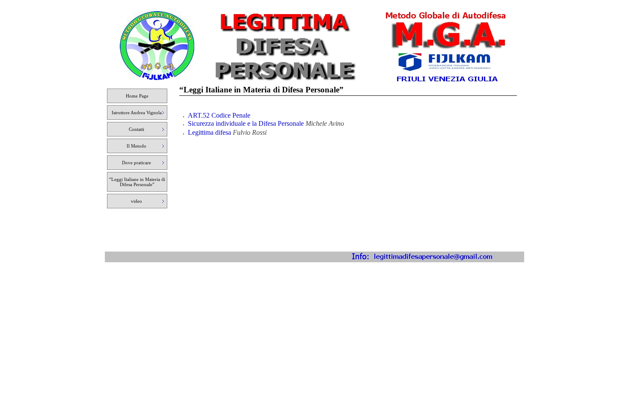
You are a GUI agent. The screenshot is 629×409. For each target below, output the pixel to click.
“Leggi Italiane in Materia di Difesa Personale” (137, 182)
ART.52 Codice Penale (219, 115)
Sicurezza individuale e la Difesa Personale (247, 123)
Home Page (137, 95)
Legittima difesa (209, 132)
